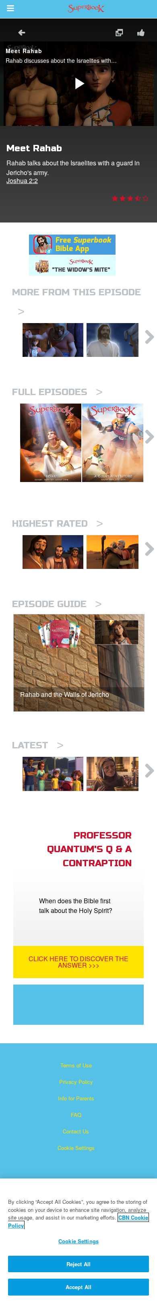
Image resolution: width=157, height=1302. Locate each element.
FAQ (76, 1115)
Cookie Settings (76, 1148)
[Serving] (53, 552)
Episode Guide (57, 604)
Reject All (78, 1264)
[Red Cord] (53, 340)
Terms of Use (76, 1065)
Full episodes (57, 392)
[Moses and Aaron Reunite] (117, 552)
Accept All (78, 1287)
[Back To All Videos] (19, 33)
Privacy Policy (76, 1082)
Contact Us (76, 1131)
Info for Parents (76, 1098)
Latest (38, 745)
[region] (78, 1240)
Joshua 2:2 (22, 180)
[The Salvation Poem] (53, 774)
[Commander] (117, 340)
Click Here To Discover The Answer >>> (78, 962)
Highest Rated (57, 523)
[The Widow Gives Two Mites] (117, 774)
